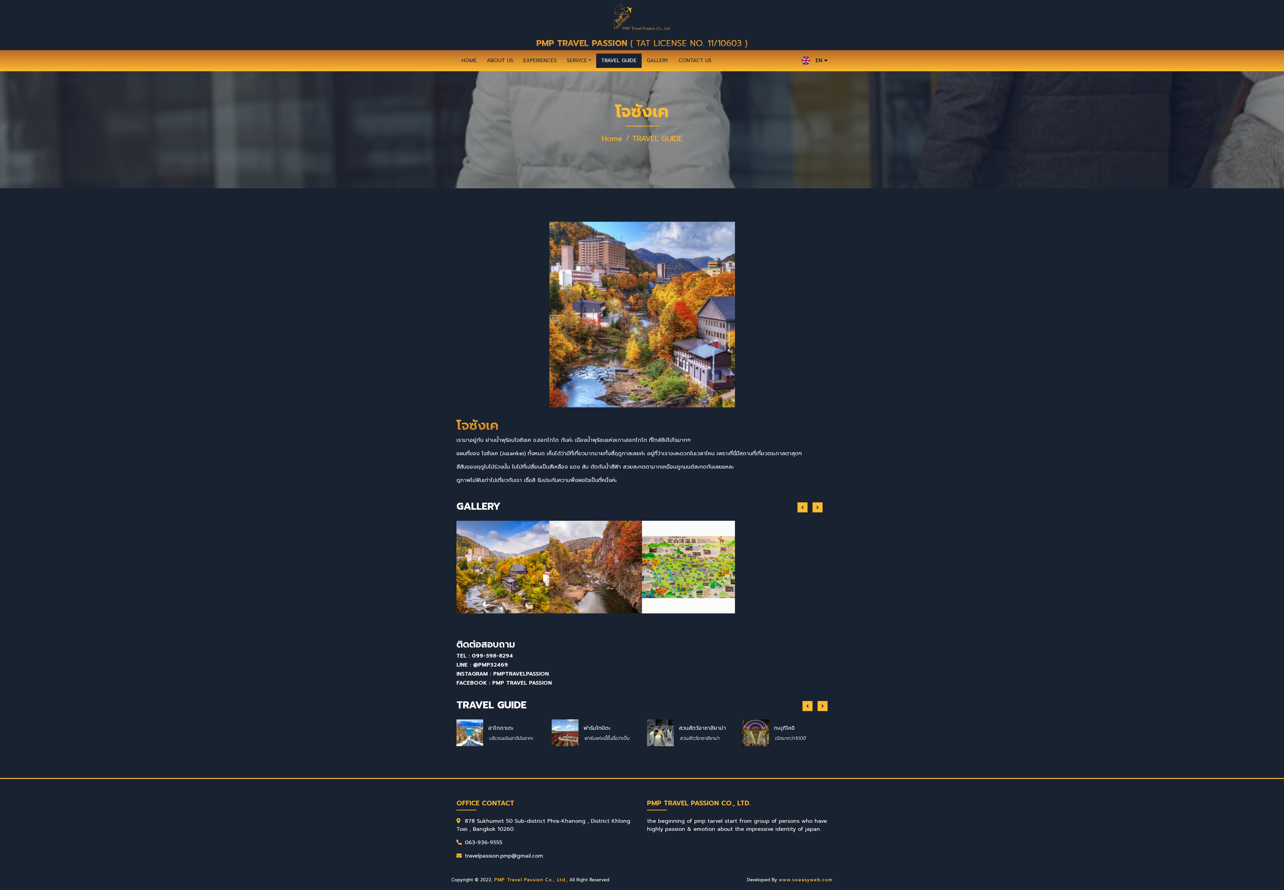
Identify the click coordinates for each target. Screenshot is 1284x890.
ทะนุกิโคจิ (689, 728)
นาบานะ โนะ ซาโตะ (793, 724)
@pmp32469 (490, 665)
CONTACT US (695, 60)
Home (612, 138)
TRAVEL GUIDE (619, 60)
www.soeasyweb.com (806, 880)
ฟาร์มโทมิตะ (501, 728)
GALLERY (657, 60)
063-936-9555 (483, 842)
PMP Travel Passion (522, 683)
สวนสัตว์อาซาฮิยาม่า (607, 728)
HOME (469, 60)
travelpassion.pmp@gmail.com (504, 856)
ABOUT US (500, 60)
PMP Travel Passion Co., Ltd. (530, 880)
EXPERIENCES (540, 60)
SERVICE (577, 60)
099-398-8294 (492, 656)
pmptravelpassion (521, 674)
